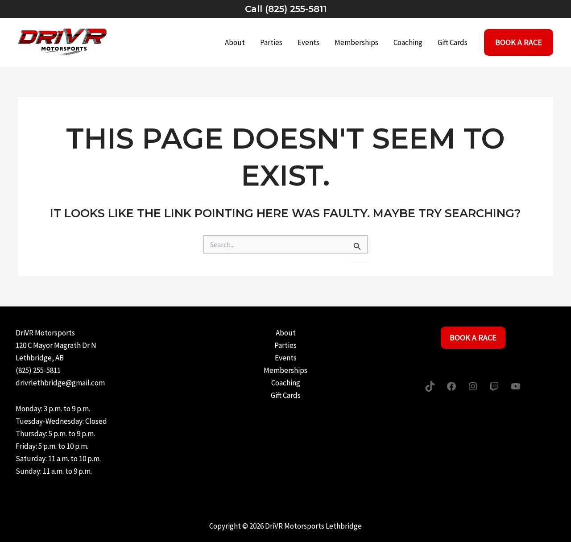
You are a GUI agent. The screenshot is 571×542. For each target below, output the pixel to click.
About (235, 42)
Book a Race (473, 337)
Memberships (356, 42)
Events (308, 42)
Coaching (407, 42)
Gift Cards (453, 42)
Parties (271, 42)
